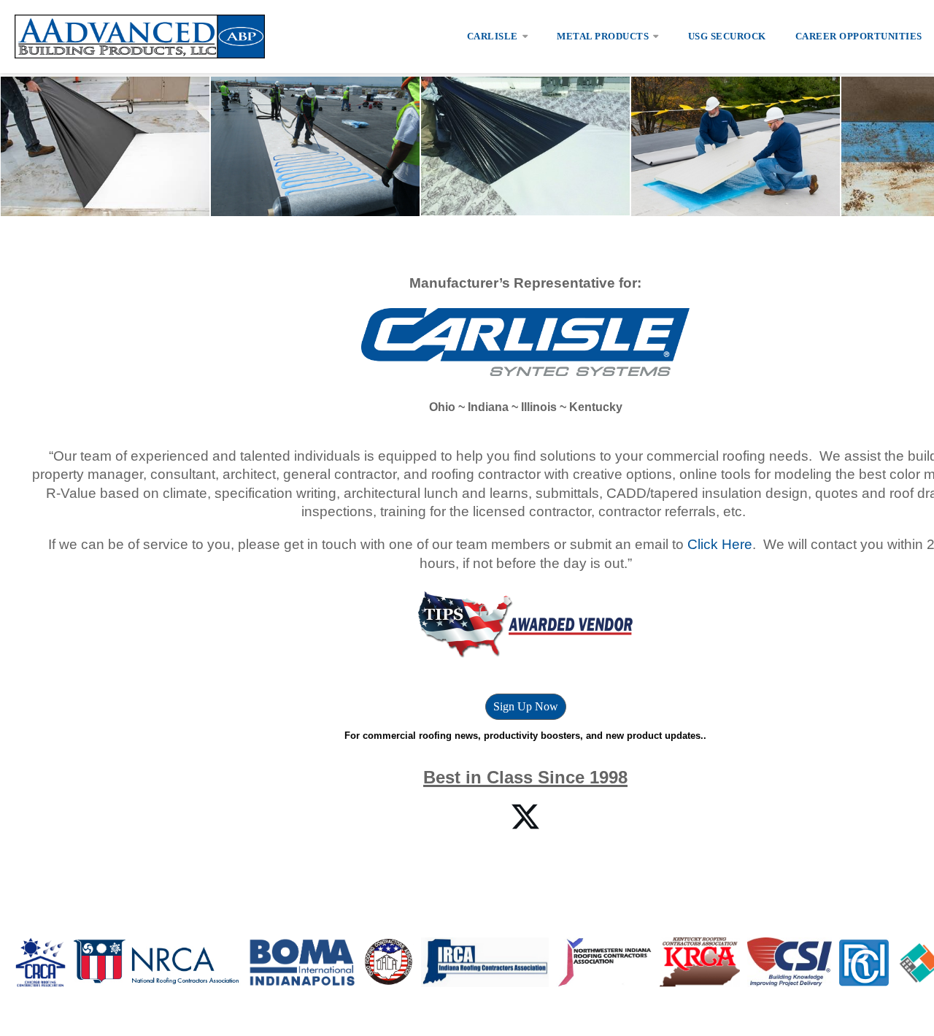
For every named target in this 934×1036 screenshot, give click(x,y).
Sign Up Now (525, 706)
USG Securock (727, 36)
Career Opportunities (858, 36)
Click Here (719, 544)
